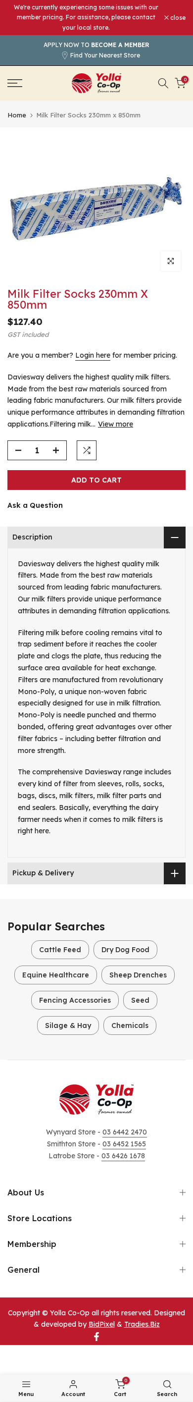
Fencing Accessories (75, 1000)
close (177, 18)
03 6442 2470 (124, 1132)
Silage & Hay (68, 1025)
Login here (92, 355)
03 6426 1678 (123, 1155)
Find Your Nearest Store (105, 55)
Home (16, 115)
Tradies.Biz (142, 1324)
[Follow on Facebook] (96, 1337)
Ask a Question (35, 505)
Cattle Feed (60, 949)
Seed (140, 1000)
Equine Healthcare (55, 975)
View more (115, 424)
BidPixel (102, 1324)
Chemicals (129, 1025)
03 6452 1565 (124, 1143)
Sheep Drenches (138, 975)
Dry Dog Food (125, 949)
